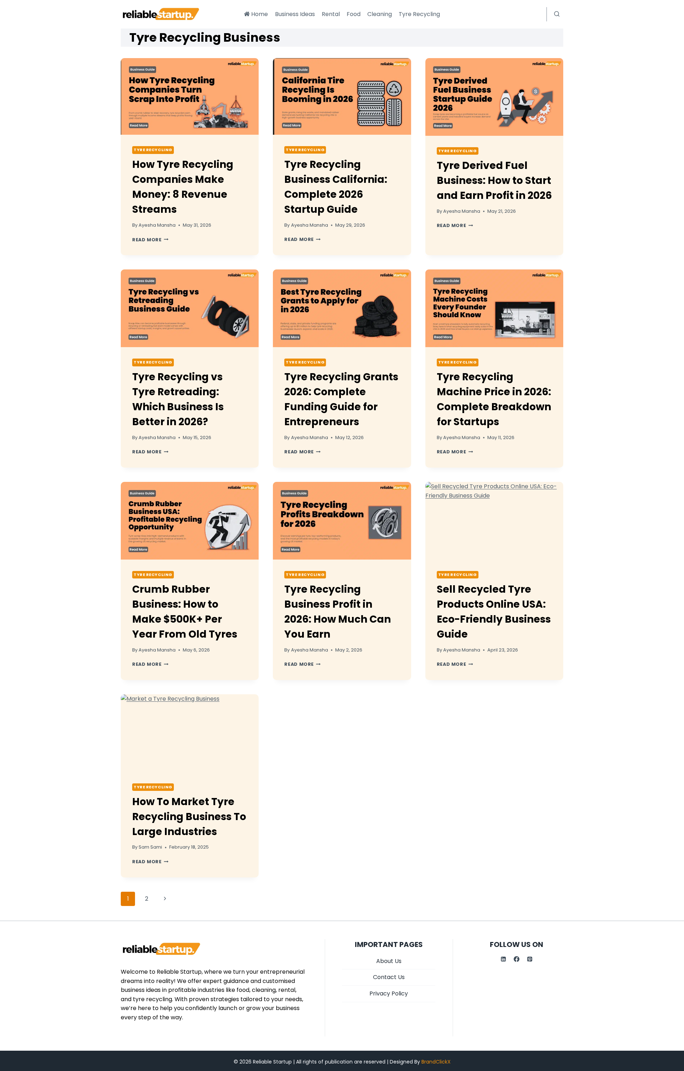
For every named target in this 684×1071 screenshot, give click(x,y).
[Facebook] (516, 959)
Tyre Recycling (419, 14)
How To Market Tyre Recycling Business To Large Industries (189, 817)
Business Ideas (295, 14)
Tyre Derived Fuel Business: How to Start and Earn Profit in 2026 (494, 180)
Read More (150, 240)
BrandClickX (436, 1061)
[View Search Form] (556, 14)
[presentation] (190, 96)
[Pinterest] (529, 959)
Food (354, 14)
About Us (388, 961)
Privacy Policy (388, 993)
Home (259, 14)
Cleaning (379, 14)
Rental (331, 14)
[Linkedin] (503, 959)
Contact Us (389, 977)
